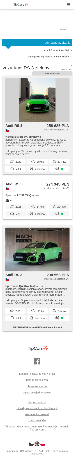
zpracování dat (37, 420)
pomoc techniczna (37, 379)
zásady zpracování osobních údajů (37, 408)
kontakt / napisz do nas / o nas (37, 373)
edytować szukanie (57, 42)
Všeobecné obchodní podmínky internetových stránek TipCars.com (37, 428)
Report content (37, 402)
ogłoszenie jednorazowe (37, 392)
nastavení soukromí (37, 414)
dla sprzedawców (37, 386)
